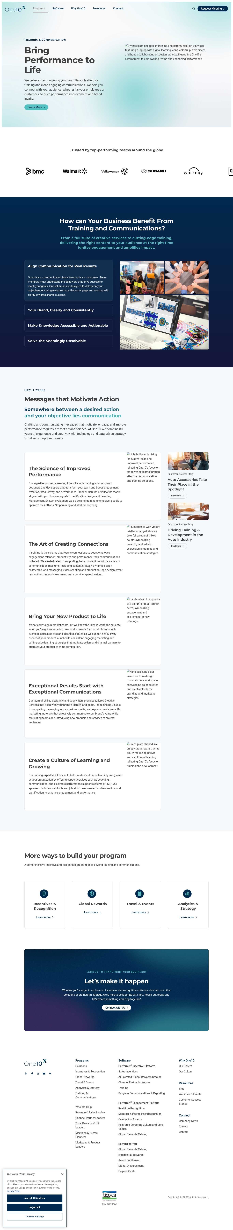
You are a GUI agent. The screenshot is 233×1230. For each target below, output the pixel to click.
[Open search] (192, 8)
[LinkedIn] (26, 1073)
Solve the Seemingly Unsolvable (57, 341)
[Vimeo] (50, 1073)
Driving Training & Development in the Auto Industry (185, 535)
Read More (176, 495)
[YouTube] (44, 1073)
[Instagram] (38, 1073)
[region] (35, 1198)
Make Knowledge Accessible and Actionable (68, 325)
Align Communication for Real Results (62, 266)
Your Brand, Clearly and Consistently (61, 310)
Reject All (35, 1207)
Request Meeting (211, 8)
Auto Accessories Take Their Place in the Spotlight (187, 484)
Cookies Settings (35, 1216)
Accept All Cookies (34, 1198)
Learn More (35, 107)
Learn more (43, 917)
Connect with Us (115, 1007)
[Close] (62, 1174)
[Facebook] (32, 1073)
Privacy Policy (13, 1191)
